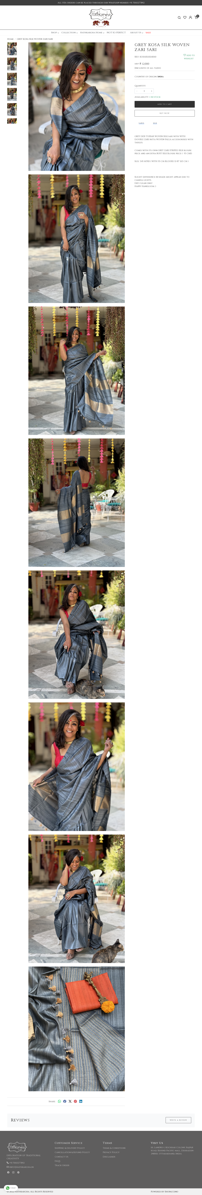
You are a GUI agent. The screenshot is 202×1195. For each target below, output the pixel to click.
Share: (52, 1101)
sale (148, 32)
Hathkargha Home (91, 32)
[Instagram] (13, 1173)
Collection (68, 32)
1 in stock (154, 97)
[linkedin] (80, 1101)
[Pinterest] (18, 1173)
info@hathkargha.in (21, 1167)
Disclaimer (109, 1156)
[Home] (101, 17)
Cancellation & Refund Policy (72, 1152)
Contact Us (61, 1156)
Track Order (62, 1165)
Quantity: (140, 85)
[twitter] (70, 1101)
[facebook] (64, 1101)
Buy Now (165, 113)
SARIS (141, 123)
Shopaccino (171, 1191)
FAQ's (57, 1161)
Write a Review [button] (178, 1120)
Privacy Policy (111, 1152)
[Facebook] (8, 1173)
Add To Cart (164, 104)
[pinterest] (75, 1101)
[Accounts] (190, 17)
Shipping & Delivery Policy (70, 1148)
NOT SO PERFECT (116, 32)
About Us (135, 32)
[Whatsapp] (59, 1101)
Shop (54, 32)
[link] (179, 17)
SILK (155, 123)
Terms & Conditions (114, 1148)
